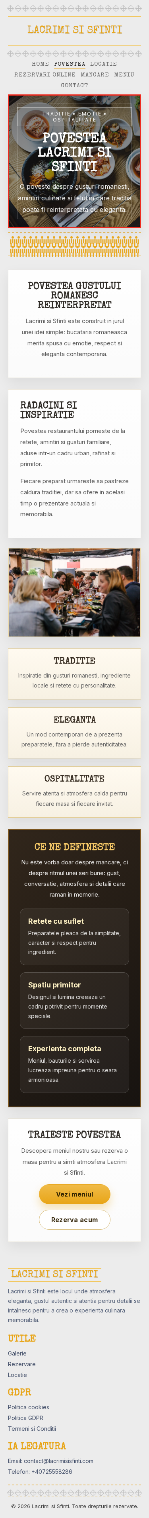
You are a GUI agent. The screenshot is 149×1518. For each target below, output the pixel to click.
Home (40, 64)
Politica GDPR (25, 1417)
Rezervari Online (45, 75)
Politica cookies (28, 1407)
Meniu (124, 75)
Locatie (103, 64)
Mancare (95, 75)
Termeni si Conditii (32, 1428)
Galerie (17, 1353)
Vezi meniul (74, 1194)
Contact (74, 86)
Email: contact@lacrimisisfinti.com (50, 1460)
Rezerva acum (74, 1220)
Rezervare (22, 1364)
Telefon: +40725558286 (40, 1471)
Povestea (69, 64)
